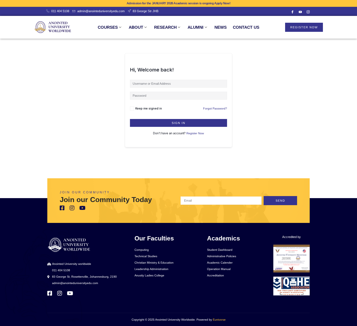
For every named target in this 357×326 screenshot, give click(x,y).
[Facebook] (292, 12)
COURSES (108, 27)
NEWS (220, 27)
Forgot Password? (215, 108)
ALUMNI (195, 27)
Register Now (195, 133)
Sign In (178, 123)
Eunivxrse (219, 319)
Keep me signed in (148, 108)
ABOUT (136, 27)
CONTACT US (246, 27)
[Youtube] (300, 12)
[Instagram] (308, 12)
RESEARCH (165, 27)
